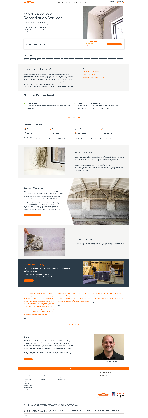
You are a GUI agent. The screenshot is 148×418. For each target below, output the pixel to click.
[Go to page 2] (73, 117)
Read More (28, 359)
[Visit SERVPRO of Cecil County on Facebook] (77, 368)
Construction (26, 383)
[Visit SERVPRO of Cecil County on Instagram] (74, 368)
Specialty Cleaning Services (90, 74)
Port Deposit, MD (112, 58)
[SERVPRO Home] (29, 2)
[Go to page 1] (72, 117)
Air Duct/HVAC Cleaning (58, 138)
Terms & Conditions (62, 375)
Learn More (28, 280)
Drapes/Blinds (94, 138)
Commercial (69, 2)
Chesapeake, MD (103, 58)
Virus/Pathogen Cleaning (47, 138)
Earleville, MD (57, 58)
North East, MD (49, 58)
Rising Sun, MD (64, 58)
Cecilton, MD (87, 58)
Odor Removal (101, 138)
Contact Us (83, 2)
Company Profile (44, 375)
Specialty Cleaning (28, 387)
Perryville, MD (33, 58)
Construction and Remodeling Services (93, 77)
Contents (34, 140)
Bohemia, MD (94, 58)
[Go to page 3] (74, 117)
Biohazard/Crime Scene (37, 138)
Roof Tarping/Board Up (110, 138)
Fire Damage (26, 377)
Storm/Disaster (27, 381)
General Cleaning (27, 389)
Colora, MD (71, 58)
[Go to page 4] (76, 117)
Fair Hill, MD (35, 59)
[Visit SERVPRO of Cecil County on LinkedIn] (70, 368)
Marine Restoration (28, 140)
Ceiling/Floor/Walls (77, 138)
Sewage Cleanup (27, 138)
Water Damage (27, 375)
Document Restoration (86, 138)
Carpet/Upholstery (68, 138)
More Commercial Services (31, 215)
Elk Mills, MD (29, 59)
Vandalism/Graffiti (119, 138)
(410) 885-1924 (120, 2)
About (75, 2)
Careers (42, 377)
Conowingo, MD (41, 58)
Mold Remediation (27, 379)
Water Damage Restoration (91, 71)
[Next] (79, 117)
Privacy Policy (60, 377)
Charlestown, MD (79, 58)
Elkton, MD (26, 58)
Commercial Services (28, 385)
